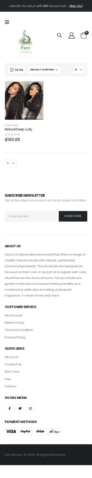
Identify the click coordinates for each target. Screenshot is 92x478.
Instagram (30, 408)
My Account (13, 315)
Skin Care (12, 371)
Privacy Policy (15, 337)
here (55, 295)
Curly (8, 125)
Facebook (9, 408)
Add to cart (35, 89)
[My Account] (71, 35)
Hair (8, 379)
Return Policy (14, 322)
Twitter (20, 408)
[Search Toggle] (59, 35)
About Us (11, 357)
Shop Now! (76, 6)
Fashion (11, 386)
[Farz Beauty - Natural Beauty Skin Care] (25, 41)
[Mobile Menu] (8, 22)
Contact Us (13, 364)
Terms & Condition (19, 330)
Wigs (15, 125)
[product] (24, 100)
